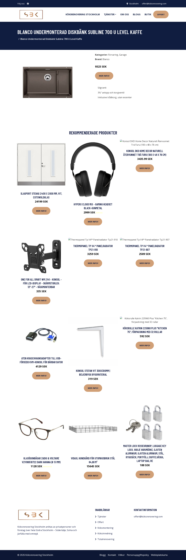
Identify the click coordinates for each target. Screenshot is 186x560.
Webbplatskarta (159, 554)
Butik (148, 14)
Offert (161, 14)
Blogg (137, 14)
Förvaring (113, 54)
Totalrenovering (105, 539)
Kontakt (112, 554)
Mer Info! (104, 75)
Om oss (124, 14)
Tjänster (101, 516)
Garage (123, 54)
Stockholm (134, 3)
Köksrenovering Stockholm (83, 14)
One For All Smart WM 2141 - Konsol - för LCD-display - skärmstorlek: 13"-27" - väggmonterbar (41, 283)
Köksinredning (104, 533)
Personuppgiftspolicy (138, 554)
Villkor (121, 554)
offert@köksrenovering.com (154, 3)
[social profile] (28, 3)
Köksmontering (105, 527)
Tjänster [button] (109, 14)
